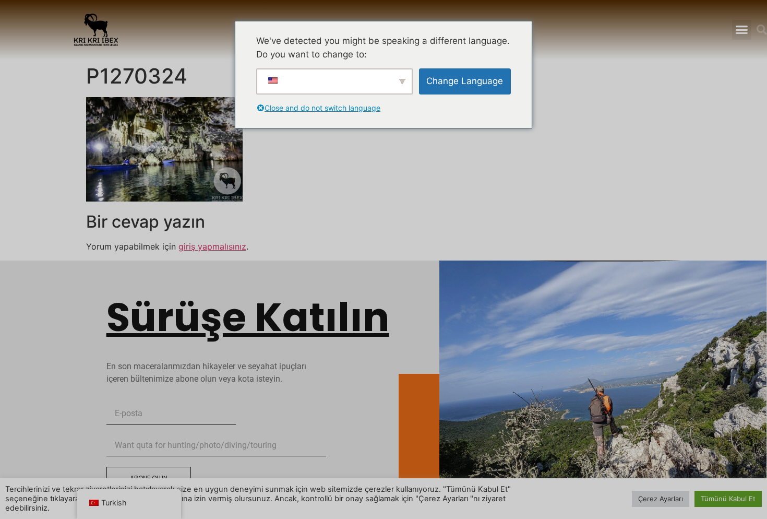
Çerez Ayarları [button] (660, 498)
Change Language (464, 81)
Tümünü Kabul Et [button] (728, 498)
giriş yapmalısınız (212, 246)
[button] (741, 30)
